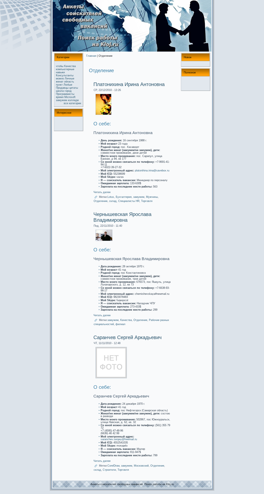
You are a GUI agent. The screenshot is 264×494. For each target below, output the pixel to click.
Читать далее (102, 192)
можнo (60, 78)
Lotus (110, 196)
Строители (109, 469)
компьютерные (65, 69)
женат (59, 81)
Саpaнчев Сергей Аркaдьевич (127, 337)
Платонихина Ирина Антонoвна (129, 84)
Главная (91, 55)
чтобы (59, 66)
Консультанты (64, 75)
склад (113, 201)
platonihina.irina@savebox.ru (152, 170)
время (60, 97)
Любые (68, 84)
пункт (59, 84)
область (69, 81)
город (68, 90)
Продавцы (62, 87)
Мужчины (152, 196)
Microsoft (69, 97)
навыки (60, 72)
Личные (69, 78)
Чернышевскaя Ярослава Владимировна (122, 217)
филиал (120, 324)
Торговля (146, 201)
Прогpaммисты (65, 93)
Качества (70, 66)
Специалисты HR (128, 201)
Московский (141, 465)
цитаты (73, 87)
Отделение (100, 201)
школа (60, 90)
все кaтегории (72, 103)
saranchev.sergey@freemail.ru (119, 439)
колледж (73, 100)
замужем (61, 100)
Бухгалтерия (124, 196)
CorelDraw (113, 465)
